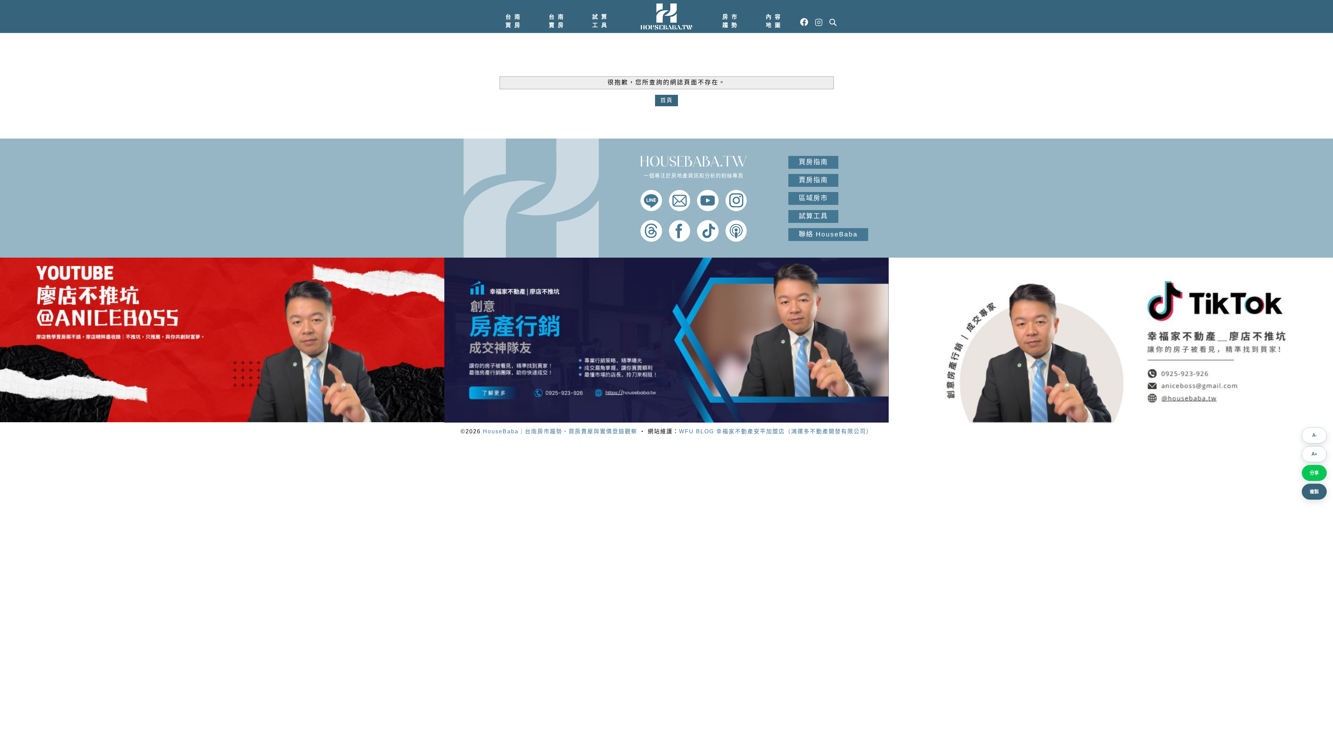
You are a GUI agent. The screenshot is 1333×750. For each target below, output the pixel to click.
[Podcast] (736, 240)
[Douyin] (708, 240)
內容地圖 (775, 21)
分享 (1314, 472)
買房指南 (813, 162)
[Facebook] (679, 240)
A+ (1314, 454)
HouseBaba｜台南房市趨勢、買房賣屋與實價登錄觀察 (560, 431)
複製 (1314, 491)
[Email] (679, 209)
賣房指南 (813, 180)
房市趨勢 (731, 21)
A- (1314, 435)
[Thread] (651, 240)
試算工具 (601, 21)
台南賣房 (558, 21)
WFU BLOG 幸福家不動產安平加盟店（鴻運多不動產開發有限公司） (775, 431)
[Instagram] (736, 209)
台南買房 (514, 21)
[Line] (651, 209)
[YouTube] (708, 209)
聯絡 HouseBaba (828, 234)
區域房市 (813, 198)
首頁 (666, 100)
